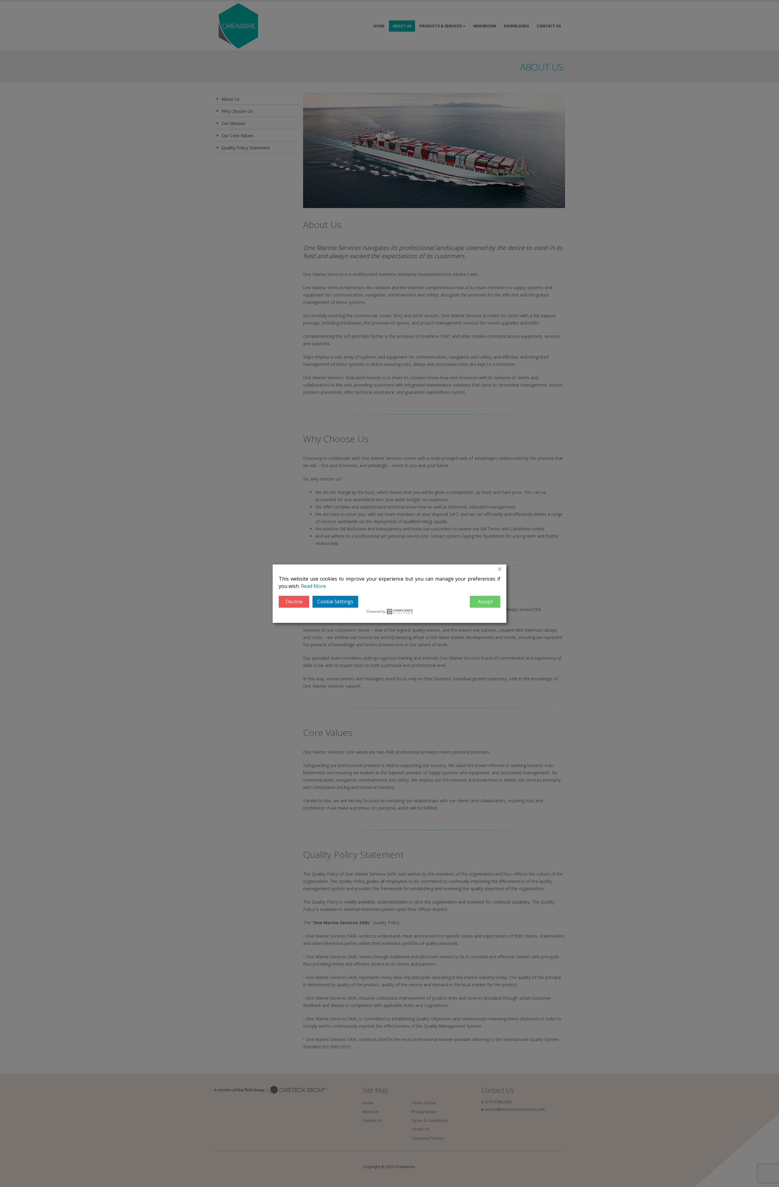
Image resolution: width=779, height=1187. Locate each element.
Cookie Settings (335, 601)
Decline (294, 601)
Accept (485, 601)
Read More (313, 586)
